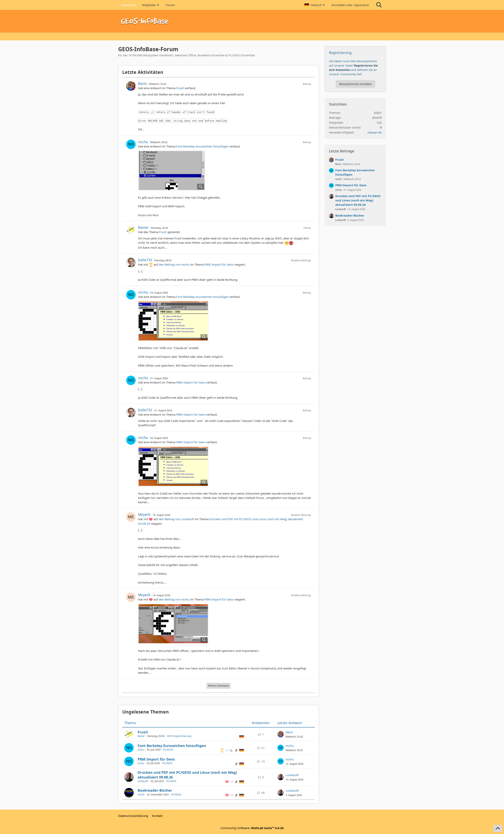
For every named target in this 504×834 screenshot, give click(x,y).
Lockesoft (143, 781)
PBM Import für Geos (218, 264)
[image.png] (171, 170)
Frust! (180, 88)
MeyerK (144, 514)
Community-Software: (252, 828)
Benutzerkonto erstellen (355, 84)
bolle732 (145, 260)
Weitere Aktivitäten (218, 685)
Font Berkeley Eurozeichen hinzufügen (202, 146)
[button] (315, 5)
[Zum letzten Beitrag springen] (280, 734)
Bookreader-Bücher (155, 790)
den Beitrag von (174, 264)
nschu (143, 141)
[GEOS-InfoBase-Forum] (252, 21)
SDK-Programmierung (179, 736)
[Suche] (379, 5)
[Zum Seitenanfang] (497, 828)
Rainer (143, 227)
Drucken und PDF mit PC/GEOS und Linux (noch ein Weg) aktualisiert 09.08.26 (187, 774)
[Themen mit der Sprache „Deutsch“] (241, 736)
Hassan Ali (375, 132)
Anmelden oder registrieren (350, 5)
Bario (142, 83)
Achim (141, 794)
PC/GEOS (168, 749)
